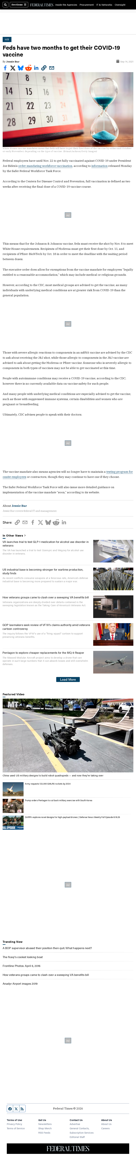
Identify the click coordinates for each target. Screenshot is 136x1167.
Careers (105, 1128)
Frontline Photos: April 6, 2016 (21, 966)
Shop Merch (45, 1128)
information (99, 166)
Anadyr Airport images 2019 (20, 983)
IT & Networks (104, 4)
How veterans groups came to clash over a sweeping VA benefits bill (45, 597)
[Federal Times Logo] (41, 4)
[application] (68, 735)
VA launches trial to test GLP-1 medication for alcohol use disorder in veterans (45, 543)
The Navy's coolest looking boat (23, 957)
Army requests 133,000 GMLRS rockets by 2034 (47, 783)
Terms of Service (16, 1128)
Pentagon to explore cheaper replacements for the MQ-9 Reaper (43, 652)
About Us (106, 1124)
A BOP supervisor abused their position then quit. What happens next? (47, 948)
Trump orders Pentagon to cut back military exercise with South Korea (58, 800)
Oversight (120, 4)
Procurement (87, 4)
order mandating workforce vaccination (45, 166)
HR (7, 39)
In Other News (13, 535)
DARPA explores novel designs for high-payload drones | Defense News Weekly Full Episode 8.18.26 (72, 817)
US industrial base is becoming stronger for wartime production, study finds (42, 571)
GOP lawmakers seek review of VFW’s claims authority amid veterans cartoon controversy (46, 626)
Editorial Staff (77, 1137)
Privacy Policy (14, 1124)
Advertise (75, 1124)
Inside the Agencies (66, 4)
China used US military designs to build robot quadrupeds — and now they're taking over (53, 775)
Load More (68, 679)
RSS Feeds (44, 1132)
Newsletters (45, 1124)
